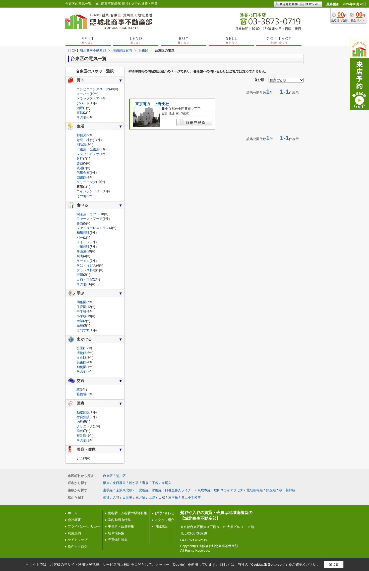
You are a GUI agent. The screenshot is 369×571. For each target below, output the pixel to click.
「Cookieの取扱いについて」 (268, 564)
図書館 (81, 177)
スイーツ (83, 242)
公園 (80, 348)
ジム (80, 458)
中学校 (81, 311)
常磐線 (157, 490)
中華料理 (83, 247)
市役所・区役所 (88, 149)
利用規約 (74, 533)
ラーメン (83, 261)
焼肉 (80, 256)
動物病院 (83, 412)
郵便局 (81, 135)
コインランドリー (90, 191)
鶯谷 (106, 497)
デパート (83, 103)
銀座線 (271, 490)
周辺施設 (161, 526)
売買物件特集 (118, 540)
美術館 (81, 362)
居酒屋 (81, 251)
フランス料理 (86, 270)
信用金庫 (83, 172)
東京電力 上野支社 (152, 104)
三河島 (173, 497)
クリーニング (86, 182)
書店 (80, 112)
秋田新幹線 (287, 490)
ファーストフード (90, 219)
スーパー (83, 94)
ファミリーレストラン (93, 228)
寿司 (80, 275)
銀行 (80, 158)
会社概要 (74, 520)
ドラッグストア (88, 98)
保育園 (81, 307)
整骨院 (81, 435)
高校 (80, 325)
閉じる (334, 564)
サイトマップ (77, 540)
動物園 (81, 367)
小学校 (81, 316)
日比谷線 (142, 490)
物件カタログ (77, 546)
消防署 (81, 145)
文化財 (81, 358)
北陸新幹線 (255, 490)
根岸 (106, 483)
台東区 (108, 476)
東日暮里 (119, 483)
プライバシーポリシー (84, 526)
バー (80, 237)
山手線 (108, 490)
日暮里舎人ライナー (179, 490)
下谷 (155, 483)
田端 (161, 497)
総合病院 (83, 417)
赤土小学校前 (191, 497)
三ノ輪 (140, 497)
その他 (81, 117)
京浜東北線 (124, 490)
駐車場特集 (116, 533)
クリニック (85, 426)
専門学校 (83, 330)
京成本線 (204, 490)
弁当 (80, 223)
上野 (152, 497)
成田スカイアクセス (228, 490)
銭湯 (80, 168)
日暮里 (127, 497)
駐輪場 (81, 394)
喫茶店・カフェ (88, 214)
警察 (80, 163)
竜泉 (145, 483)
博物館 (81, 353)
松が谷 (134, 483)
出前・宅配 (85, 279)
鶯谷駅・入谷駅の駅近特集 (127, 513)
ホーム (73, 513)
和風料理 (83, 233)
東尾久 (166, 483)
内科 (80, 421)
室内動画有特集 (119, 520)
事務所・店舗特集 (121, 526)
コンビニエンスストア (93, 89)
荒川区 (121, 476)
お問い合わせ (164, 513)
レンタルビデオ (88, 154)
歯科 (80, 431)
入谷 (116, 497)
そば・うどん (86, 265)
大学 (80, 321)
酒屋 (80, 108)
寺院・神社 (85, 140)
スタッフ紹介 (164, 520)
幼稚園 (81, 302)
